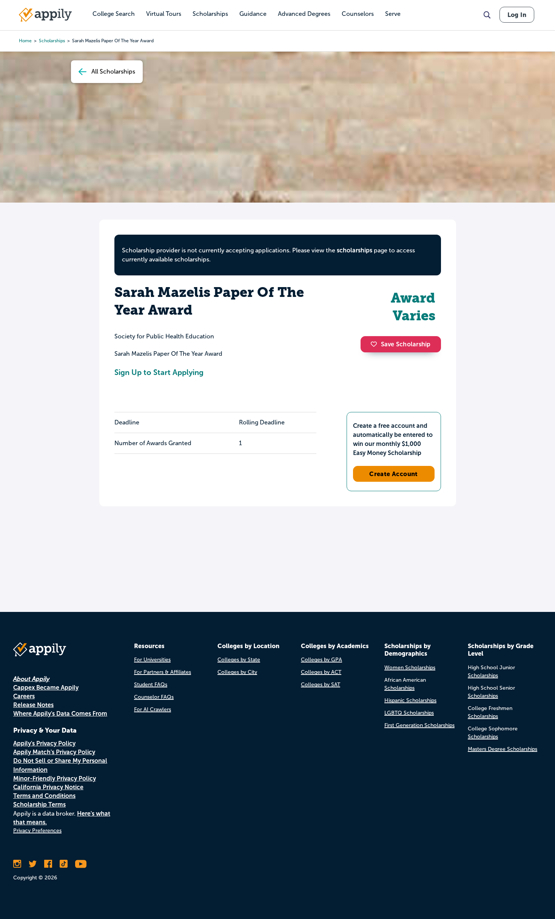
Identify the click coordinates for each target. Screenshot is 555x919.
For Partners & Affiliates (162, 672)
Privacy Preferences (37, 830)
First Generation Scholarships (419, 725)
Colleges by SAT (320, 684)
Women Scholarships (409, 667)
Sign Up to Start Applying (159, 372)
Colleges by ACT (321, 672)
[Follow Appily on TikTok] (64, 864)
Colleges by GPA (321, 659)
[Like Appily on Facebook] (48, 864)
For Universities (152, 659)
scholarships (52, 40)
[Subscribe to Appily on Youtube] (80, 864)
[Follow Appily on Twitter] (33, 864)
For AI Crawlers (152, 709)
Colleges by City (237, 672)
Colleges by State (238, 659)
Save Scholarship (406, 344)
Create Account (393, 473)
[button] (376, 344)
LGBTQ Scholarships (409, 713)
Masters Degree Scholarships (502, 749)
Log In (516, 14)
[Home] (45, 15)
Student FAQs (150, 684)
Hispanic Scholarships (410, 700)
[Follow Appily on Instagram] (17, 864)
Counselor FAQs (154, 697)
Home (25, 40)
